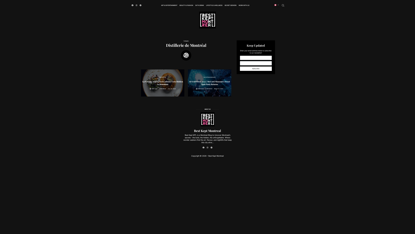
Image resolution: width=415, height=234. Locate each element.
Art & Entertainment (169, 5)
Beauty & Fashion (186, 5)
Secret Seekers (230, 5)
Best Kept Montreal (207, 131)
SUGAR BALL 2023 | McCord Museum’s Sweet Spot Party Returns (209, 83)
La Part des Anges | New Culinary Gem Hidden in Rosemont (162, 83)
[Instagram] (136, 5)
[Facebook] (132, 5)
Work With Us (244, 5)
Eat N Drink (199, 5)
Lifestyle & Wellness (214, 5)
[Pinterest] (140, 5)
